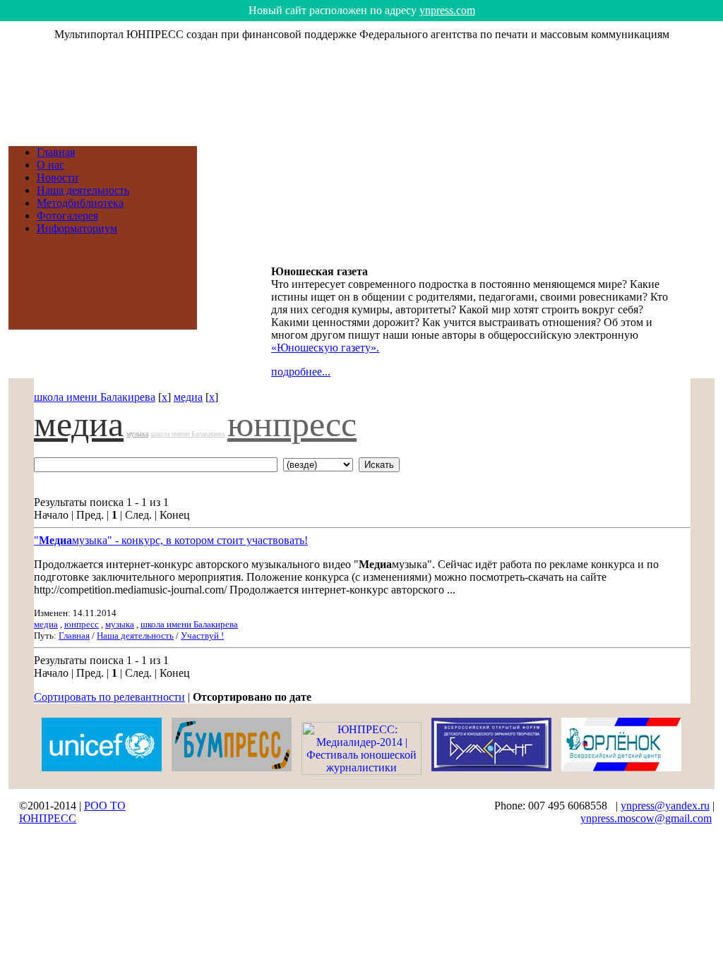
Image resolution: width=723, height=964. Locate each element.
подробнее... (300, 372)
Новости (57, 177)
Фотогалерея (67, 216)
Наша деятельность (83, 190)
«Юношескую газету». (325, 348)
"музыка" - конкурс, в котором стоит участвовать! (171, 540)
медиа (188, 397)
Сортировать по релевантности (109, 697)
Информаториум (77, 228)
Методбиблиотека (80, 203)
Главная (56, 152)
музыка (137, 434)
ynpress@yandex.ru (665, 806)
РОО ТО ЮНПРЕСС (72, 812)
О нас (50, 165)
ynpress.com (447, 10)
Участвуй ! (202, 635)
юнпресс (292, 424)
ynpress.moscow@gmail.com (646, 818)
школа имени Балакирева (94, 397)
